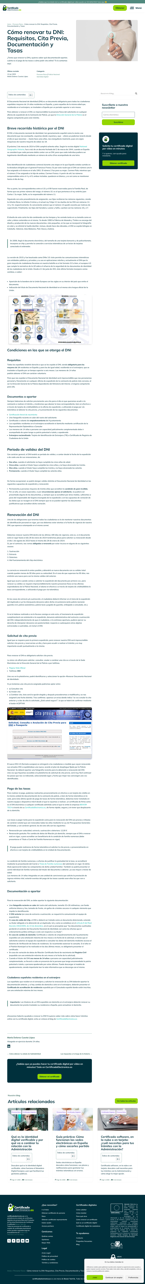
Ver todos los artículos (126, 1101)
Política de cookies (48, 1259)
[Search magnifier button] (136, 93)
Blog (78, 1244)
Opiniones (45, 1240)
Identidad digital (42, 77)
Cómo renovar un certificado (86, 1220)
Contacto (79, 1238)
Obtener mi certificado (49, 1076)
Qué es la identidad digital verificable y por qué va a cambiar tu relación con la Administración (28, 1145)
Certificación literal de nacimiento (23, 414)
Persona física (18, 24)
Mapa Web (46, 1243)
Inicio (9, 24)
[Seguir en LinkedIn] (22, 1241)
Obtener (120, 7)
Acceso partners (48, 1226)
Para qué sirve (81, 1216)
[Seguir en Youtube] (27, 1241)
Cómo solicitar (81, 1210)
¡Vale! (95, 1277)
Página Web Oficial (17, 668)
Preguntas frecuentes (84, 1241)
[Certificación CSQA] (124, 1245)
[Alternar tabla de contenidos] (29, 95)
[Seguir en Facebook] (13, 1241)
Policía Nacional (54, 74)
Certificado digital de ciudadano (88, 1226)
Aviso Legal (46, 1253)
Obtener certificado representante (54, 1220)
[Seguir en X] (9, 1241)
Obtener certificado (118, 163)
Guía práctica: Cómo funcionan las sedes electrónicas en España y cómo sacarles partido (73, 1145)
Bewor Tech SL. (20, 1224)
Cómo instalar (81, 1213)
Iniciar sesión (46, 1223)
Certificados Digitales (29, 1112)
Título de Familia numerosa (50, 864)
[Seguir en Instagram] (18, 1241)
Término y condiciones (50, 1263)
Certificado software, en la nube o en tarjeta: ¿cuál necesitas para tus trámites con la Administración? (118, 1145)
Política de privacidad (50, 1256)
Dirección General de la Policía (69, 115)
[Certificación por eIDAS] (124, 1258)
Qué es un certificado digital (86, 1223)
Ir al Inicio (45, 1210)
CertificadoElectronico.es (35, 807)
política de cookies (103, 1271)
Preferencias (133, 1277)
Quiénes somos (47, 1236)
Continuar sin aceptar (114, 1277)
